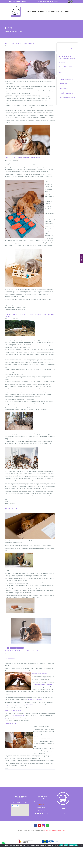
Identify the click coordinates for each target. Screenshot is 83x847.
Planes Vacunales (50, 11)
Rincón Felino (41, 11)
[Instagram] (69, 1)
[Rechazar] (81, 845)
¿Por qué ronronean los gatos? (69, 97)
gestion (15, 45)
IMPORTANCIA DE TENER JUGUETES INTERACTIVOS (23, 158)
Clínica (28, 11)
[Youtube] (39, 825)
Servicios (34, 11)
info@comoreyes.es (55, 1)
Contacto (67, 11)
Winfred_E (62, 92)
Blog (62, 11)
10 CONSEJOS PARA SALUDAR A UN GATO (19, 43)
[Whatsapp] (47, 825)
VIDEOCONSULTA (81, 258)
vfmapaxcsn (62, 81)
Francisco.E (62, 100)
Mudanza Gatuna (11, 508)
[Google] (71, 1)
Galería (58, 11)
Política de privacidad (53, 830)
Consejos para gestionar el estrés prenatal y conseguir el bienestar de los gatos (29, 315)
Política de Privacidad (73, 845)
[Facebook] (35, 825)
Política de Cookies (61, 830)
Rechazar (66, 845)
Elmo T (61, 97)
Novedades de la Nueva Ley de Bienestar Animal (22, 650)
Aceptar (61, 845)
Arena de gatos (68, 100)
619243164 (49, 1)
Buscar (60, 44)
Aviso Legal (45, 830)
